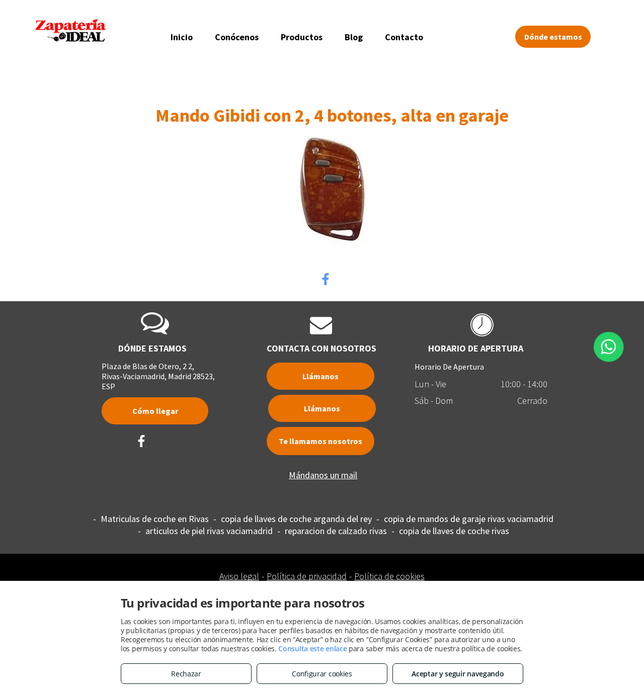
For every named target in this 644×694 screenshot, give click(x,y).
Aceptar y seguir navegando (458, 673)
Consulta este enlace (312, 648)
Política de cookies (389, 576)
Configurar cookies (322, 673)
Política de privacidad (307, 576)
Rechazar (186, 673)
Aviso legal (239, 576)
